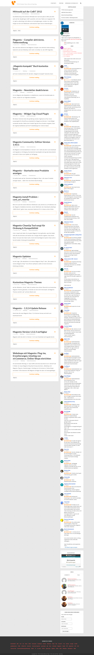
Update (53, 648)
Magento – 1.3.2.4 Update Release (29, 308)
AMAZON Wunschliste (66, 12)
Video (57, 648)
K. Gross (66, 88)
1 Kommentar (32, 71)
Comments (67, 575)
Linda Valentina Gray (69, 401)
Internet (29, 646)
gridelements (14, 646)
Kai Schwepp (67, 411)
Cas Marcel (67, 366)
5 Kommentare (32, 175)
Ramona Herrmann (69, 519)
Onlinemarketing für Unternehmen (69, 51)
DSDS (30, 643)
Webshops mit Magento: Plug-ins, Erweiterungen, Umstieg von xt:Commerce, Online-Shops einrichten (32, 356)
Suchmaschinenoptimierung (23, 648)
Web (61, 648)
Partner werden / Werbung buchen (69, 17)
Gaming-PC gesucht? (67, 48)
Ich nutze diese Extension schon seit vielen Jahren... (74, 579)
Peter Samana (67, 77)
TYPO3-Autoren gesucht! (67, 9)
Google (71, 643)
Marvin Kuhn (67, 460)
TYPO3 (22, 13)
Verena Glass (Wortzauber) (71, 142)
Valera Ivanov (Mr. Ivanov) (71, 259)
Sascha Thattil (67, 170)
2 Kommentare (32, 201)
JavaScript (43, 646)
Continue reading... (34, 27)
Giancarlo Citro (68, 177)
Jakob (65, 65)
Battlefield (13, 643)
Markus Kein (67, 470)
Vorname (63, 621)
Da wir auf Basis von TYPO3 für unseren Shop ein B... (74, 591)
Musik (64, 646)
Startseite (53, 3)
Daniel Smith (67, 303)
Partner (61, 3)
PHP (67, 646)
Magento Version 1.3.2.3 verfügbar (30, 331)
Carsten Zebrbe (68, 326)
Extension (34, 643)
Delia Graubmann (68, 287)
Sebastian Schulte (68, 222)
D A (65, 123)
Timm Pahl (66, 502)
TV (35, 648)
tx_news (39, 648)
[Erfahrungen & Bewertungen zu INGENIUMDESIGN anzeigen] (71, 559)
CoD (20, 643)
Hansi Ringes (67, 376)
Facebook (39, 643)
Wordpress (70, 648)
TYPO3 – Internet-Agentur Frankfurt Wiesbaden (72, 53)
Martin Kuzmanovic (69, 529)
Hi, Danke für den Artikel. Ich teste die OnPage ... (75, 597)
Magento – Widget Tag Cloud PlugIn (31, 113)
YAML (75, 648)
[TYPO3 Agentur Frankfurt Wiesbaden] (65, 28)
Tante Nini (66, 310)
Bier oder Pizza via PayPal (74, 39)
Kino (50, 646)
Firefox (44, 643)
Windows (65, 648)
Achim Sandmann (68, 184)
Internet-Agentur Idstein (68, 49)
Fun (64, 643)
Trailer (32, 648)
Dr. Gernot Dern (68, 247)
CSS (23, 643)
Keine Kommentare (35, 13)
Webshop (26, 13)
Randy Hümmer (68, 202)
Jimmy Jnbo (67, 477)
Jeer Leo (66, 268)
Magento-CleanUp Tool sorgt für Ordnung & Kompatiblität (29, 226)
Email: (62, 616)
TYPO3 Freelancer (66, 56)
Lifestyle (54, 646)
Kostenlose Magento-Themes (27, 282)
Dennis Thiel (67, 391)
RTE (75, 646)
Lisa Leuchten (67, 493)
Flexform (49, 643)
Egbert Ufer (67, 339)
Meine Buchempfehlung (66, 15)
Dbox (26, 643)
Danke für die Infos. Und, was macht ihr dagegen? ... (74, 604)
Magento (15, 30)
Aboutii (66, 212)
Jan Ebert (66, 353)
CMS (17, 643)
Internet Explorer (36, 646)
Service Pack (13, 648)
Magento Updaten (22, 256)
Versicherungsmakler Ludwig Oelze (73, 234)
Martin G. (66, 191)
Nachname (63, 626)
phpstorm (71, 646)
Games (67, 643)
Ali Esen (66, 114)
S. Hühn (66, 438)
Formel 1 (60, 643)
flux (56, 643)
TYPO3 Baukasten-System (68, 54)
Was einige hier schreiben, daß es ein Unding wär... (75, 585)
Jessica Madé (67, 101)
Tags (78, 575)
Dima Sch (66, 449)
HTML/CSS (23, 646)
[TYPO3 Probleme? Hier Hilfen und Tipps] (14, 3)
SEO (78, 646)
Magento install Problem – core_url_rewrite (26, 198)
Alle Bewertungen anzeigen (71, 547)
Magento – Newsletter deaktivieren (30, 90)
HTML (19, 646)
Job (47, 646)
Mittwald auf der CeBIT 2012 (27, 11)
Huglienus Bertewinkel (69, 483)
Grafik (75, 643)
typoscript (48, 648)
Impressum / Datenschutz (71, 3)
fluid (53, 643)
